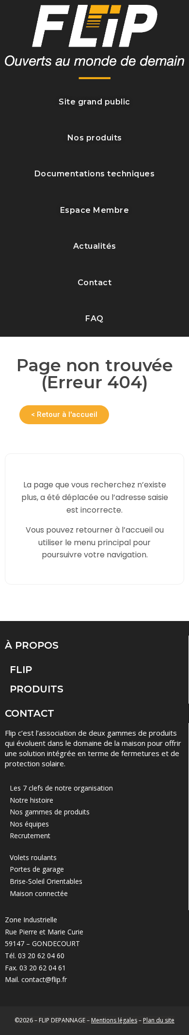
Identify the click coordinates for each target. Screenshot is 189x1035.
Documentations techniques (94, 173)
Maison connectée (39, 893)
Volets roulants (33, 857)
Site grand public (94, 101)
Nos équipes (29, 823)
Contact (95, 282)
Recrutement (30, 835)
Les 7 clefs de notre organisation (61, 788)
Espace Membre (94, 210)
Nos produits (94, 137)
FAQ (94, 318)
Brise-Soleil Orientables (46, 881)
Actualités (94, 246)
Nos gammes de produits (50, 811)
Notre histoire (31, 800)
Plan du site (158, 1020)
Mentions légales (114, 1020)
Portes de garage (37, 869)
